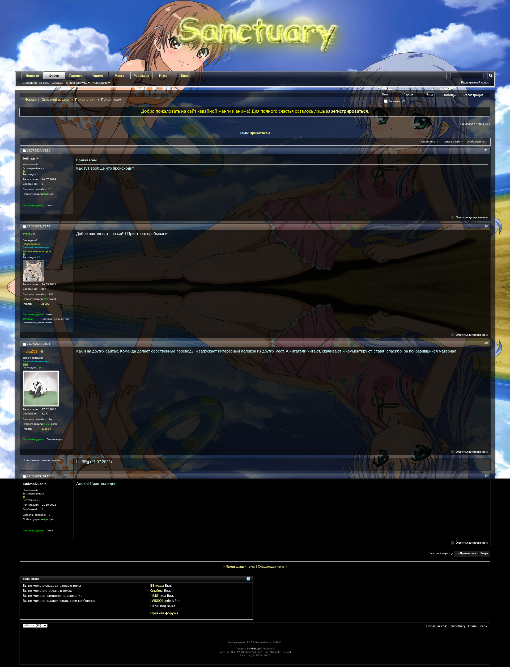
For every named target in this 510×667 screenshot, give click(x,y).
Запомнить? (396, 101)
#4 (486, 475)
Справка (57, 82)
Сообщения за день (36, 82)
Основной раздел (55, 100)
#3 (486, 343)
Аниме (98, 76)
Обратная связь (437, 626)
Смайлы (156, 591)
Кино (185, 76)
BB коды (157, 586)
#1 (486, 150)
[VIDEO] (156, 601)
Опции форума (76, 82)
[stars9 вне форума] (33, 271)
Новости (32, 76)
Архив (472, 626)
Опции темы (428, 141)
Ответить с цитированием (472, 217)
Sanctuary (458, 626)
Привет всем (260, 133)
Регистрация (473, 95)
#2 (486, 226)
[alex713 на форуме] (41, 388)
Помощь (449, 95)
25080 (45, 304)
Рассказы (141, 76)
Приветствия (85, 100)
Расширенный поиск (475, 82)
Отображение (475, 141)
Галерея (76, 76)
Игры (163, 76)
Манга (119, 76)
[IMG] (155, 596)
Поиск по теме (451, 141)
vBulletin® (256, 648)
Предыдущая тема (240, 567)
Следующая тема (271, 567)
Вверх (484, 553)
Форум (54, 76)
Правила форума (164, 613)
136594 (46, 428)
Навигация (99, 82)
